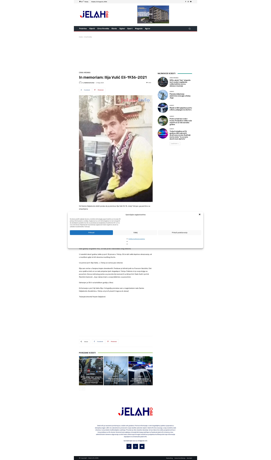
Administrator (89, 82)
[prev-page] (80, 388)
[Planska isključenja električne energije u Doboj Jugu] (116, 370)
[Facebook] (185, 1)
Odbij (135, 233)
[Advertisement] (135, 54)
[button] (200, 214)
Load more (174, 143)
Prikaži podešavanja (179, 233)
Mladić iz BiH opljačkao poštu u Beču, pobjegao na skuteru (140, 381)
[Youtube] (190, 1)
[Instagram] (188, 1)
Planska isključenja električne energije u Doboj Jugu (115, 381)
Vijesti (115, 376)
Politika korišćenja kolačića (137, 239)
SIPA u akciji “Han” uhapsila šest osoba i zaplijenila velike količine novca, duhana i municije (91, 380)
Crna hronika (88, 37)
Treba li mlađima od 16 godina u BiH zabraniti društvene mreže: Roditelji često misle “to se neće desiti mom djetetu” (180, 135)
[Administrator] (80, 82)
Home (81, 37)
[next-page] (83, 388)
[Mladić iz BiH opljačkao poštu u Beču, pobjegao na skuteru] (140, 370)
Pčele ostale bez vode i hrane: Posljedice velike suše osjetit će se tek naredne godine (181, 121)
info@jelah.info (142, 441)
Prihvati (91, 233)
